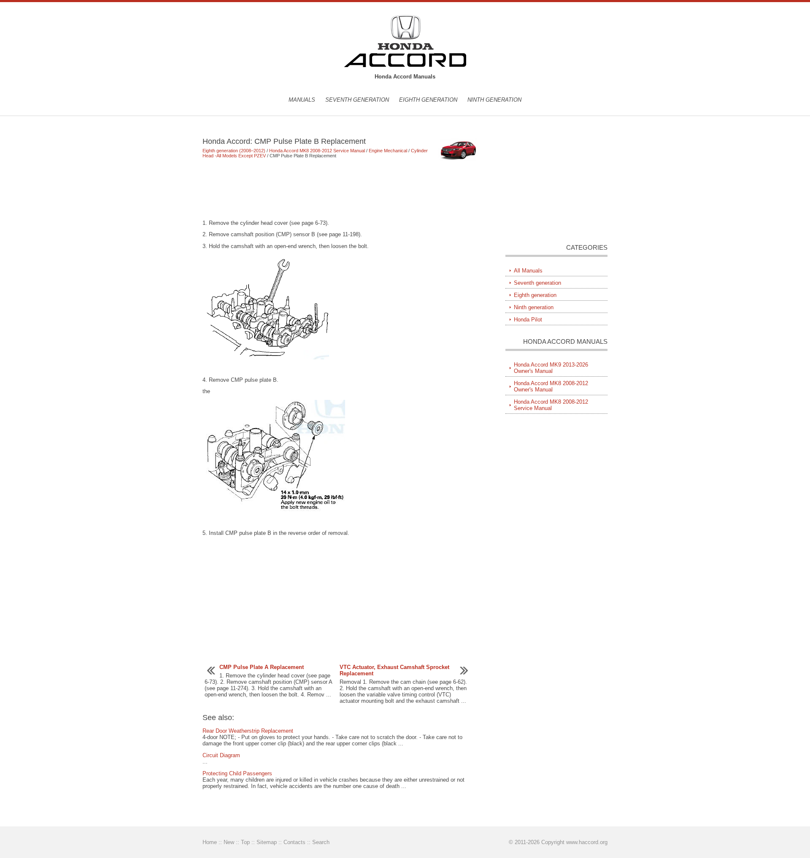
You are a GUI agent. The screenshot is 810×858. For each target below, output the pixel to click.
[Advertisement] (341, 189)
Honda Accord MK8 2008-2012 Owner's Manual (551, 386)
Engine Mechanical (388, 150)
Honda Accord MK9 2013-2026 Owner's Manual (551, 368)
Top (245, 842)
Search (320, 842)
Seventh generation (357, 100)
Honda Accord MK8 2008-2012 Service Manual (317, 150)
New (229, 842)
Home (209, 842)
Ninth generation (494, 100)
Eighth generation (428, 100)
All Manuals (528, 270)
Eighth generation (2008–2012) (233, 150)
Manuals (302, 100)
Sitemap (266, 842)
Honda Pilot (528, 319)
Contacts (294, 842)
